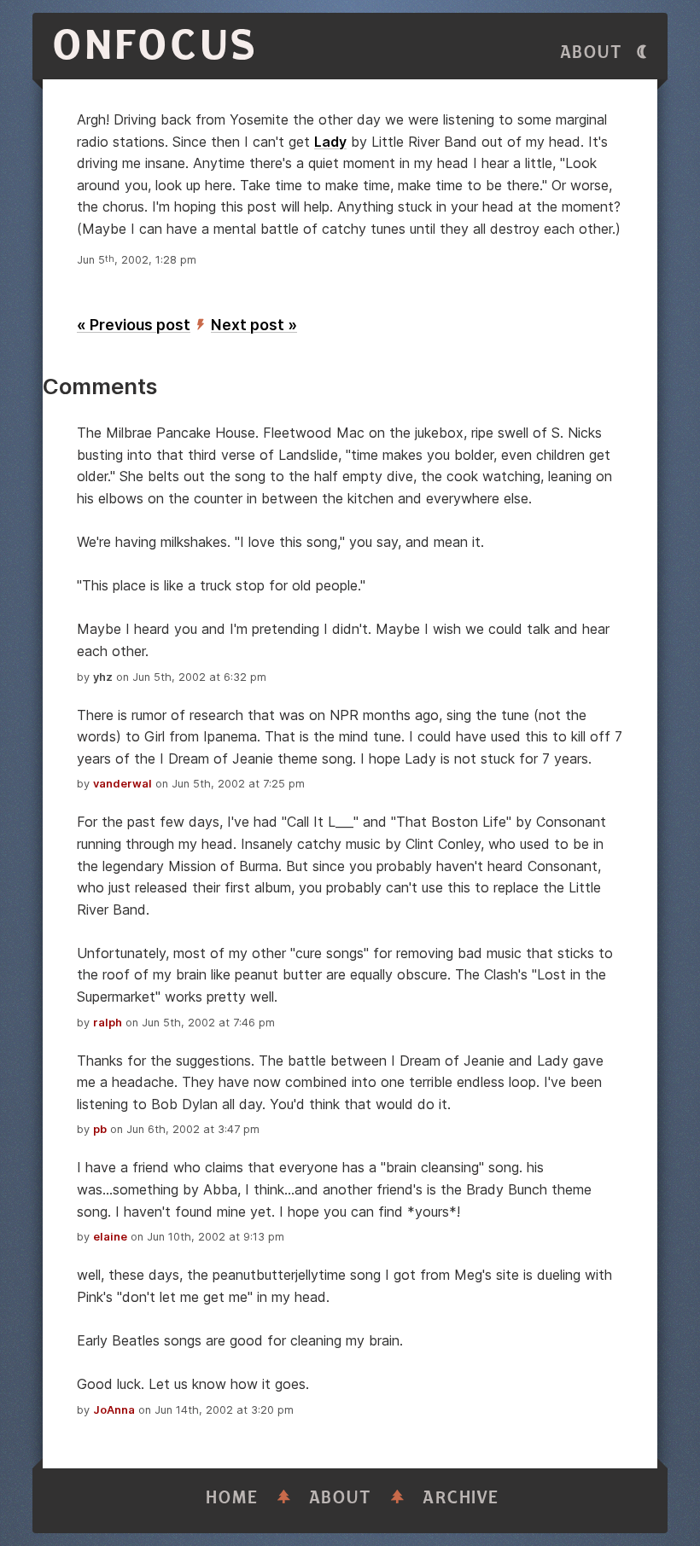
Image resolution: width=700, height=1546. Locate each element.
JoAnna (114, 1410)
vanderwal (122, 783)
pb (100, 1129)
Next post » (254, 325)
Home (232, 1498)
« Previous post (133, 325)
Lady (330, 141)
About (591, 52)
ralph (107, 1022)
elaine (110, 1236)
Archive (461, 1498)
